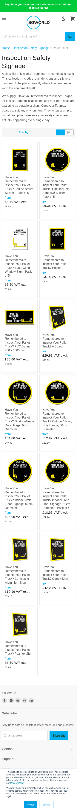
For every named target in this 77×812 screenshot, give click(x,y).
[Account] (63, 19)
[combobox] (33, 36)
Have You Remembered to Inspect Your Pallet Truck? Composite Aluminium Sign (17, 574)
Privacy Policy (17, 782)
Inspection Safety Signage (31, 48)
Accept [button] (30, 804)
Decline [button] (46, 804)
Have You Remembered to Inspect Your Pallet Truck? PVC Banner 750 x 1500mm (18, 342)
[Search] (70, 36)
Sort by (23, 132)
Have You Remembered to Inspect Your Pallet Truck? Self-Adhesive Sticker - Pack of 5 (19, 185)
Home (6, 48)
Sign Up (59, 735)
